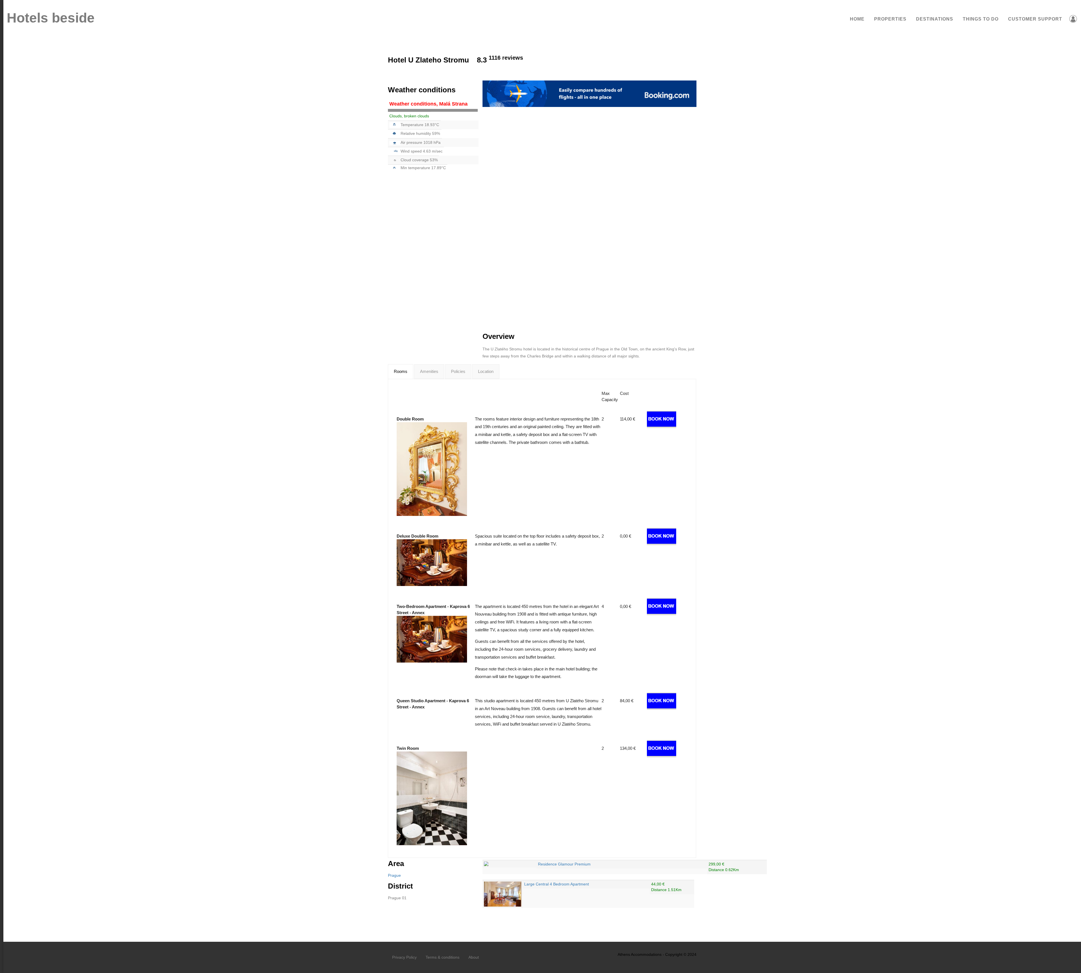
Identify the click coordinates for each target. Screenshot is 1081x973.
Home (857, 19)
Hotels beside (51, 17)
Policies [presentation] (458, 371)
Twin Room (408, 748)
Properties (890, 19)
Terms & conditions (442, 957)
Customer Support (1035, 19)
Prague (394, 875)
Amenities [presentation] (429, 371)
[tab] (400, 371)
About (473, 957)
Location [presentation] (485, 371)
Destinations (934, 19)
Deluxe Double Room (417, 536)
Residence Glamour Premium (564, 864)
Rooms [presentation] (400, 371)
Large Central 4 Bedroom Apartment (556, 884)
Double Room (410, 419)
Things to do (981, 19)
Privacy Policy (404, 957)
